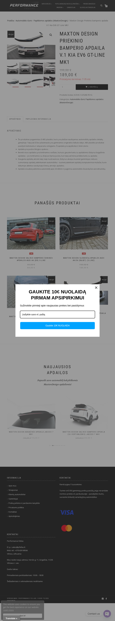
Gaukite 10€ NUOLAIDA (57, 325)
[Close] (96, 287)
